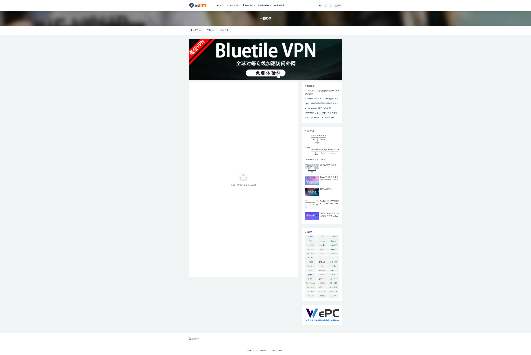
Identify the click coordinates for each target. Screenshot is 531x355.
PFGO (333, 249)
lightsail (310, 249)
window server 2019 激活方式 (318, 108)
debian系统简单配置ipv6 (315, 160)
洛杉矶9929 (310, 283)
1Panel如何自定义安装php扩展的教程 (321, 113)
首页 (221, 5)
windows (322, 258)
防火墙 (322, 296)
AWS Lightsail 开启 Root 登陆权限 (319, 118)
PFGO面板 (311, 253)
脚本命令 (310, 287)
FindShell (310, 245)
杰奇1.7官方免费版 (328, 165)
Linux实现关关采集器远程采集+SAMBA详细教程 (329, 179)
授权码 (322, 275)
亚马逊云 (310, 266)
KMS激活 (333, 245)
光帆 (322, 266)
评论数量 (224, 30)
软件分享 (281, 5)
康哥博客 (263, 350)
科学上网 (333, 283)
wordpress (333, 258)
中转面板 (322, 262)
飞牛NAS (333, 296)
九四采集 (333, 262)
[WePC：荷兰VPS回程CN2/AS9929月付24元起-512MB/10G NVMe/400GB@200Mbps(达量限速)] (312, 205)
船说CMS (322, 287)
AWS (310, 241)
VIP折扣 (210, 30)
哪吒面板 (322, 270)
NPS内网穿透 (326, 189)
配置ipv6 (333, 291)
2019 (322, 237)
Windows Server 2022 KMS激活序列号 (322, 99)
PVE (322, 253)
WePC (310, 258)
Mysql (322, 249)
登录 (339, 5)
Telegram (333, 253)
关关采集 (333, 266)
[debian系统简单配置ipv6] (322, 145)
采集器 (310, 296)
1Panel (310, 237)
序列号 (333, 270)
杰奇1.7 (310, 279)
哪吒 (310, 270)
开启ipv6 (310, 275)
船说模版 (333, 287)
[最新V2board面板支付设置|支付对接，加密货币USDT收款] (312, 216)
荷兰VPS (310, 291)
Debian (322, 241)
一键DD (310, 262)
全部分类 (196, 30)
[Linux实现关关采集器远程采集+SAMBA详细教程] (312, 180)
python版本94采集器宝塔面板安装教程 (322, 103)
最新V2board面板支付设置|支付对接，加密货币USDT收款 (329, 216)
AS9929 (334, 237)
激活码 (322, 283)
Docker (333, 241)
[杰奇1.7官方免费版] (312, 168)
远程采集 (322, 291)
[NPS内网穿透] (312, 192)
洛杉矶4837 (333, 279)
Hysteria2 (322, 245)
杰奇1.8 (322, 279)
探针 (333, 275)
